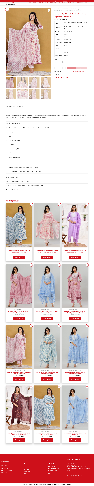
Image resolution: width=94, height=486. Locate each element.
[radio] (56, 62)
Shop (59, 9)
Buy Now (81, 68)
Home (55, 9)
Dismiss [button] (65, 1)
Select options (19, 257)
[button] (49, 10)
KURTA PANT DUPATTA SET (68, 9)
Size (56, 59)
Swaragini (10, 4)
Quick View (19, 247)
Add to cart (71, 68)
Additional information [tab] (19, 106)
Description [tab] (9, 106)
